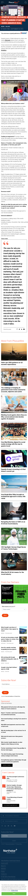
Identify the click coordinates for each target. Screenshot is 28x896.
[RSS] (11, 826)
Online (8, 26)
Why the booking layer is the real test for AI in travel (13, 731)
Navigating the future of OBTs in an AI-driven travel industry (13, 523)
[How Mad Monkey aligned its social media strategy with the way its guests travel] (14, 431)
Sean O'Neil (6, 29)
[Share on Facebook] (17, 329)
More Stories (7, 765)
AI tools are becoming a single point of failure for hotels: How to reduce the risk (10, 639)
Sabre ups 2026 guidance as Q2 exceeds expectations (12, 363)
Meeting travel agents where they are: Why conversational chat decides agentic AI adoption (14, 417)
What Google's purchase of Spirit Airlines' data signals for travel (9, 629)
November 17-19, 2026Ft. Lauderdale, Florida (12, 780)
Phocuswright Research (12, 815)
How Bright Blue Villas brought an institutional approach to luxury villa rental (13, 496)
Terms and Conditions (9, 696)
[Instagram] (8, 826)
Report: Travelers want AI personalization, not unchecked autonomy (13, 713)
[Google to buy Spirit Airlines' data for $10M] (23, 670)
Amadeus (3, 50)
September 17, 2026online (11, 793)
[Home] (14, 2)
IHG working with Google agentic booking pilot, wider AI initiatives (9, 659)
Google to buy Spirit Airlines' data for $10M (9, 668)
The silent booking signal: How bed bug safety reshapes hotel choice (12, 755)
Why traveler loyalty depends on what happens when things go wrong (11, 743)
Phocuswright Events (11, 821)
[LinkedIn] (5, 826)
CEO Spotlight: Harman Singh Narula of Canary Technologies (13, 548)
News (2, 26)
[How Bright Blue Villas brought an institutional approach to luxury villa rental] (14, 484)
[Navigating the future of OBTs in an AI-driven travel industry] (14, 511)
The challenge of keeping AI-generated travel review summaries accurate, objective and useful (13, 390)
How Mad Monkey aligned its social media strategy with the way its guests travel (13, 444)
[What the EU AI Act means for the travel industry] (14, 561)
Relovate (7, 40)
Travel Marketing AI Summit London (14, 798)
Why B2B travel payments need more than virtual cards (13, 725)
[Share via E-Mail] (24, 329)
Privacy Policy (19, 843)
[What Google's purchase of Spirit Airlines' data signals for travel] (23, 630)
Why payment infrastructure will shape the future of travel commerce (13, 707)
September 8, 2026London (11, 801)
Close (14, 893)
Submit (14, 840)
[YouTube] (15, 826)
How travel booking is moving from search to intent (14, 719)
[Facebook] (2, 826)
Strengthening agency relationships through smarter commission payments (13, 760)
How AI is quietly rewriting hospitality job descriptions (8, 648)
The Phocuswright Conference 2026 (15, 777)
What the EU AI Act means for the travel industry (12, 573)
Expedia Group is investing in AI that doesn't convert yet (13, 470)
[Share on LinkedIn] (21, 329)
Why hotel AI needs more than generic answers (12, 737)
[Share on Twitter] (19, 329)
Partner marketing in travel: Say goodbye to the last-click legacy (13, 749)
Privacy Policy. (17, 696)
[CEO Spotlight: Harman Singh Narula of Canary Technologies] (14, 536)
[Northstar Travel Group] (10, 851)
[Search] (25, 2)
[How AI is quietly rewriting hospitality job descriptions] (23, 650)
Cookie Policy (14, 890)
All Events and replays (10, 805)
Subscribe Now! (7, 832)
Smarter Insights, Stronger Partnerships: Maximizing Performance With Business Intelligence (14, 788)
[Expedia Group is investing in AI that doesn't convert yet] (14, 458)
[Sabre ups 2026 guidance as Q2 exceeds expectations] (14, 351)
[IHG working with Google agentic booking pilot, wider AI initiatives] (23, 660)
